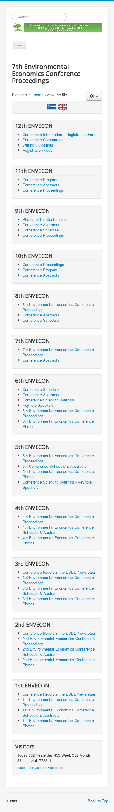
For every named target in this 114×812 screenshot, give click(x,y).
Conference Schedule (41, 230)
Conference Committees (43, 139)
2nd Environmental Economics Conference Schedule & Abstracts (59, 651)
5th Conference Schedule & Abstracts (55, 466)
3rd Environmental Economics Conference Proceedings (58, 580)
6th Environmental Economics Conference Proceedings (58, 413)
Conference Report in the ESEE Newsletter (59, 572)
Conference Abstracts (41, 185)
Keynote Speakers (38, 405)
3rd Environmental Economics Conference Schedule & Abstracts (58, 590)
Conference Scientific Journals (48, 400)
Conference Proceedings (43, 190)
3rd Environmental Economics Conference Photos (58, 601)
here (37, 94)
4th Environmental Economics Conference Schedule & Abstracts (58, 529)
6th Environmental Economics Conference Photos (58, 423)
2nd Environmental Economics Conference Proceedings (59, 641)
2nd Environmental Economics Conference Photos (59, 662)
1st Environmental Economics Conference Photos (58, 723)
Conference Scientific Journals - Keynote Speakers (57, 484)
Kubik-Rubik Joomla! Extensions (40, 767)
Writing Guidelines (38, 145)
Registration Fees (37, 150)
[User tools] (94, 96)
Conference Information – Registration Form (59, 134)
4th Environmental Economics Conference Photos (58, 540)
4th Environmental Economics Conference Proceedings (58, 519)
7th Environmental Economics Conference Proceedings (58, 352)
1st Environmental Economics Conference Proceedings (58, 702)
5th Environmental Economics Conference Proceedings (58, 458)
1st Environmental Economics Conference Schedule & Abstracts (58, 712)
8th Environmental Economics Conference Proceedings (58, 307)
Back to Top (98, 801)
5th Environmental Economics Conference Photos (58, 474)
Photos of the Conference (44, 219)
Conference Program (40, 179)
